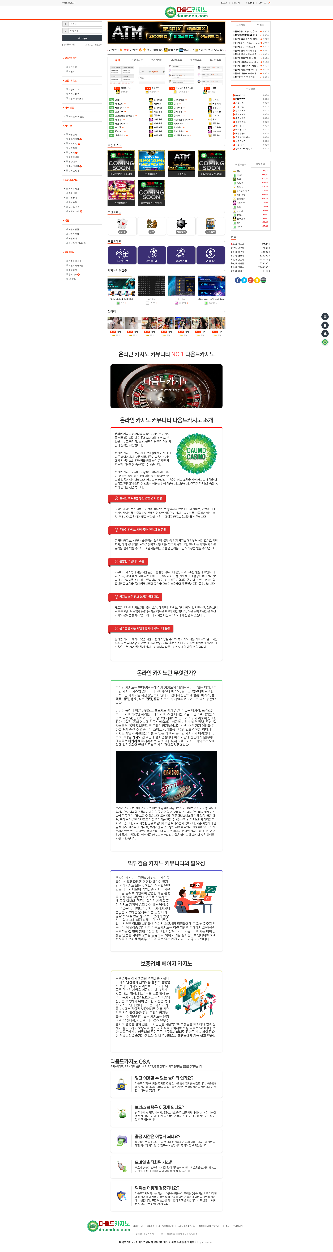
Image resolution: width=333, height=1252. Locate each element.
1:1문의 (226, 1226)
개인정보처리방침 (166, 1226)
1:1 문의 (72, 279)
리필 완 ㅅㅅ (123, 88)
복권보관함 (74, 229)
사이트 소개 (138, 1226)
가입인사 (73, 134)
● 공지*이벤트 (70, 58)
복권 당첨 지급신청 (77, 243)
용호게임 (73, 193)
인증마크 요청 (75, 261)
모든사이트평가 (76, 98)
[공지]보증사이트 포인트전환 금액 (250, 46)
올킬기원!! (239, 141)
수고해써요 (239, 110)
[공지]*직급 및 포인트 (245, 77)
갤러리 (73, 152)
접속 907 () (265, 3)
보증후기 (73, 148)
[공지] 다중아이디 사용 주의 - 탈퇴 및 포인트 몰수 (258, 66)
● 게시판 (67, 125)
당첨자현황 (74, 234)
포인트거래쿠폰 (76, 265)
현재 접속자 (238, 244)
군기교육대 (74, 171)
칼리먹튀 (181, 299)
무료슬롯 (73, 202)
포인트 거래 (75, 211)
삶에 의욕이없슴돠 (243, 148)
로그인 (224, 3)
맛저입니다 (239, 126)
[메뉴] (325, 316)
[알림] (325, 333)
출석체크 (74, 274)
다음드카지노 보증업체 (121, 174)
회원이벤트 (74, 157)
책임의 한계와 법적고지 (209, 1226)
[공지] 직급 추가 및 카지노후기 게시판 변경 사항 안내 (259, 39)
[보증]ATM (181, 174)
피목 (116, 332)
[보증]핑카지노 (121, 203)
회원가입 (236, 3)
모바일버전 (238, 1226)
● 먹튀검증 (68, 107)
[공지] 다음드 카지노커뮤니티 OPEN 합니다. (255, 73)
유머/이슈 (74, 143)
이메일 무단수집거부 (186, 1226)
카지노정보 (74, 94)
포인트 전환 (74, 207)
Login (83, 38)
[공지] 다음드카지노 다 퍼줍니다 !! (250, 62)
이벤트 (72, 71)
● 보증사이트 (69, 80)
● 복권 (65, 220)
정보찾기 (250, 3)
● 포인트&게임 (70, 179)
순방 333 (152, 88)
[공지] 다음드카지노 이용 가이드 (250, 58)
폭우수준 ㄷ (239, 133)
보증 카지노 (74, 89)
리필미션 (73, 270)
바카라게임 (74, 189)
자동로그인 (70, 44)
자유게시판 (75, 139)
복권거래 (73, 238)
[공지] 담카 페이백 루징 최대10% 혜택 (252, 50)
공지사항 (73, 67)
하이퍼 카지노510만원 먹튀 (121, 299)
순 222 (210, 88)
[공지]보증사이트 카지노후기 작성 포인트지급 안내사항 (260, 43)
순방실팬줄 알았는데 (181, 88)
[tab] (117, 60)
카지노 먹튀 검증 (76, 116)
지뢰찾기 (73, 198)
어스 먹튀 (151, 299)
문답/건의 (73, 162)
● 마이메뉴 (68, 252)
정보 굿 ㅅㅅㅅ (241, 145)
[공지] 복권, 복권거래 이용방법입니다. (252, 69)
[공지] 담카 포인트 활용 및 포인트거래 (252, 54)
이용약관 (151, 1226)
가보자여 (238, 103)
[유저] (325, 325)
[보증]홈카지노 (151, 174)
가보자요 (238, 107)
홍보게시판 (75, 166)
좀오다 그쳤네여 (241, 137)
